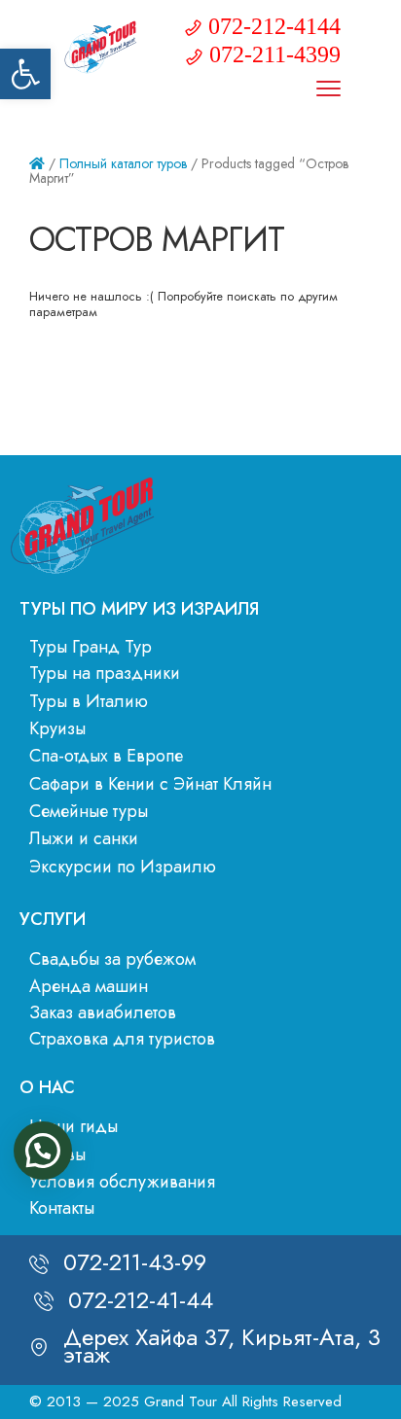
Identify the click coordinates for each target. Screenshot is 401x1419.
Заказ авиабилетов (102, 1012)
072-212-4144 (274, 26)
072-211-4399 (275, 54)
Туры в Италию (88, 701)
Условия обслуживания (122, 1181)
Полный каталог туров (123, 163)
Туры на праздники (104, 673)
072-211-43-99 (134, 1262)
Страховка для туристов (122, 1038)
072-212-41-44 (140, 1300)
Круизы (57, 728)
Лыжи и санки (83, 838)
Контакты (61, 1208)
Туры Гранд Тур (90, 646)
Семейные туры (88, 811)
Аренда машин (88, 986)
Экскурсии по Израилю (122, 866)
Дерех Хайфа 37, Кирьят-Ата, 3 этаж (222, 1345)
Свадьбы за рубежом (112, 959)
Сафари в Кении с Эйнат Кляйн (150, 784)
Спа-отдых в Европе (106, 755)
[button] (25, 74)
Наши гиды (73, 1126)
